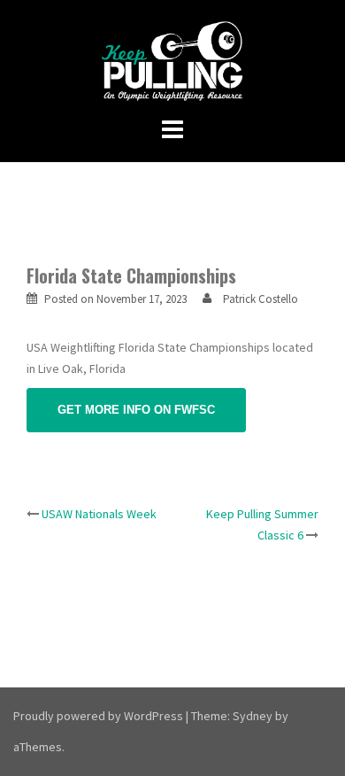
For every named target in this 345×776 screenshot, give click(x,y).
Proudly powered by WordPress (98, 716)
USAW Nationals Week (99, 514)
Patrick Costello (260, 299)
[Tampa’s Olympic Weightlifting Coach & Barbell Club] (173, 60)
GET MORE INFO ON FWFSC (136, 409)
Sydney (252, 716)
